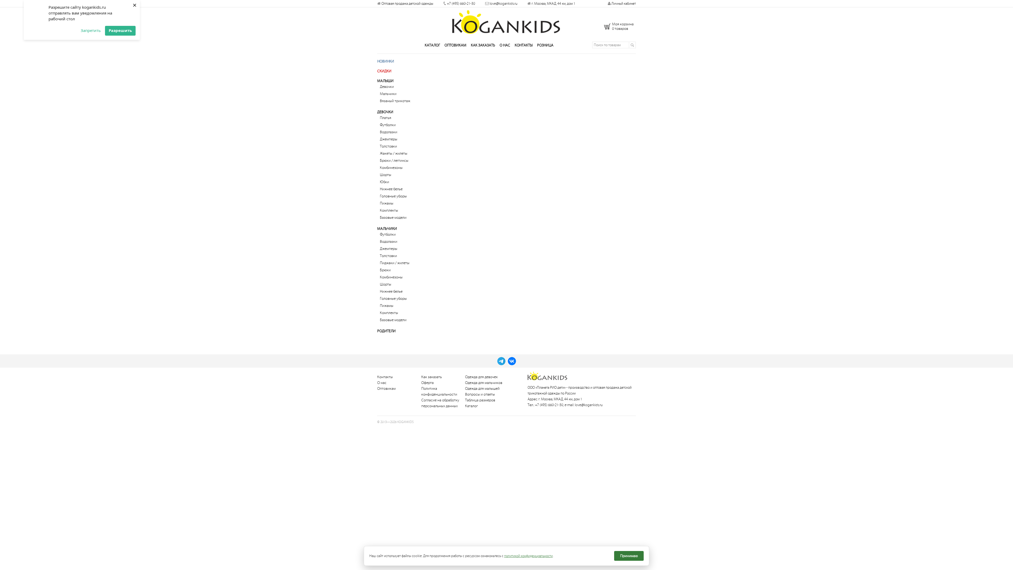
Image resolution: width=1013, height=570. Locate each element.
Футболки (388, 125)
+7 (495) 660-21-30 (461, 3)
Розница (545, 45)
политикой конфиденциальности (528, 556)
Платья (385, 118)
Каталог (432, 45)
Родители (386, 331)
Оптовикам (455, 45)
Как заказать (483, 45)
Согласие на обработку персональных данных (440, 403)
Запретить (91, 30)
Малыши (385, 81)
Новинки (385, 61)
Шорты (385, 175)
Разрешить (120, 30)
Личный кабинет (623, 3)
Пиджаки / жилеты (394, 263)
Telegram (501, 361)
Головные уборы (393, 196)
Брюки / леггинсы (394, 160)
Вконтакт (512, 361)
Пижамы (386, 203)
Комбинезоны (391, 167)
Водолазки (388, 132)
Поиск (632, 45)
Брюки (385, 270)
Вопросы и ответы (480, 394)
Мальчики (388, 94)
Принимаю (629, 556)
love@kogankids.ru (503, 3)
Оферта (427, 383)
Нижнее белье (391, 189)
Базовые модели (393, 217)
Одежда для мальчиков (483, 383)
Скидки (384, 71)
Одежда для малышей (482, 388)
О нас (505, 45)
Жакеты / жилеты (393, 153)
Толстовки (388, 146)
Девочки (387, 86)
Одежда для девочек (481, 377)
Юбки (384, 182)
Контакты (524, 45)
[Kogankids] (506, 22)
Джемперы (388, 139)
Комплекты (389, 210)
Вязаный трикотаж (395, 101)
